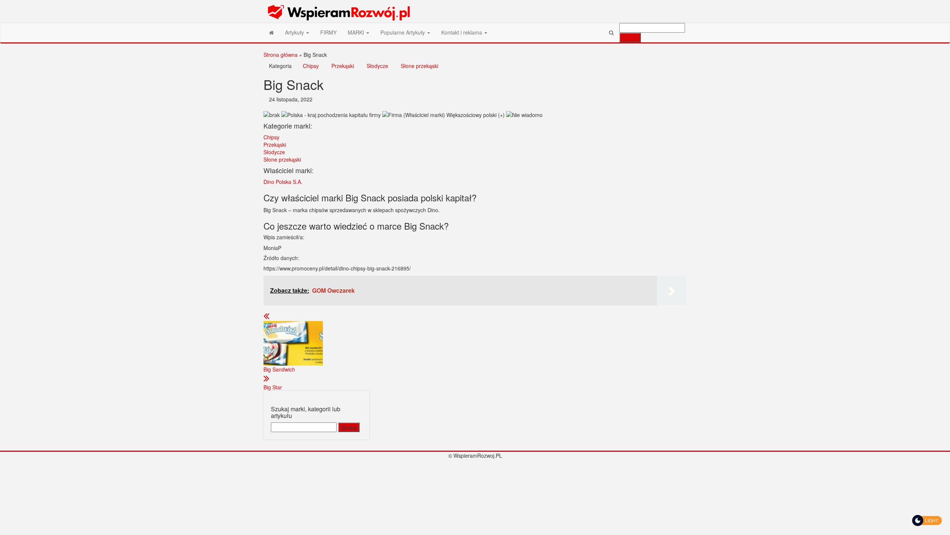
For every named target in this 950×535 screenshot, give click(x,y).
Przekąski (342, 65)
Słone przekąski (419, 65)
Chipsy (311, 65)
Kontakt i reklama (462, 32)
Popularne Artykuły (403, 32)
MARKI (357, 32)
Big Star (272, 387)
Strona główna (280, 54)
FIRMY (328, 32)
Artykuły (295, 32)
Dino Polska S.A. (282, 181)
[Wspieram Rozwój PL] (271, 32)
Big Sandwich (279, 369)
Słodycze (377, 65)
